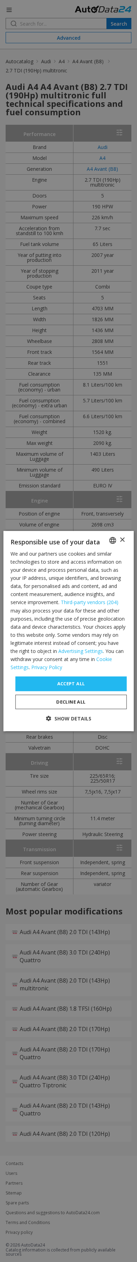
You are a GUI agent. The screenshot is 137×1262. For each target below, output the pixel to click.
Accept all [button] (71, 683)
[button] (68, 718)
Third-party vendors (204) (89, 602)
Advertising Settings (80, 651)
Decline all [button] (70, 702)
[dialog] (69, 631)
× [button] (122, 540)
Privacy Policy (46, 667)
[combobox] (112, 540)
